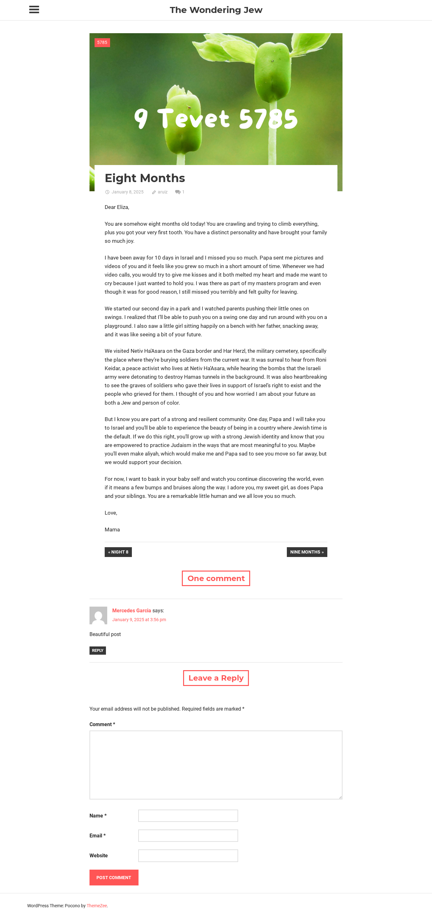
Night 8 (121, 553)
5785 (102, 42)
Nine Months (305, 553)
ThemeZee (97, 905)
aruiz (163, 191)
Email (97, 836)
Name (98, 816)
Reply (97, 650)
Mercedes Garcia (131, 611)
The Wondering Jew (216, 9)
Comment (102, 724)
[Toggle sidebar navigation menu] (34, 9)
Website (98, 856)
